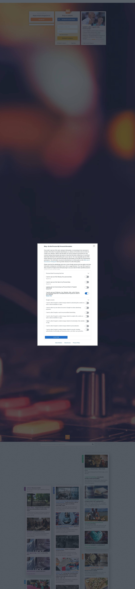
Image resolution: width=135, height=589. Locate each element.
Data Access (67, 342)
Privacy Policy (76, 342)
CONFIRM (56, 337)
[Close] (94, 246)
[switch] (87, 277)
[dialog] (67, 294)
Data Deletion (58, 342)
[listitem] (67, 273)
